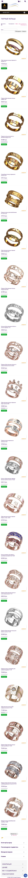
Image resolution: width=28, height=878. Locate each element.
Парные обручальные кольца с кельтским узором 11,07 (8, 593)
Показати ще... (14, 833)
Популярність (24, 24)
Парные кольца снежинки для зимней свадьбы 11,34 (8, 669)
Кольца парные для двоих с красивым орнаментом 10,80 (8, 555)
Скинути (24, 31)
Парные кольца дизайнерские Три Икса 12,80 (8, 821)
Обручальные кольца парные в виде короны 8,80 (8, 403)
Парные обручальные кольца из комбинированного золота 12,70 (8, 783)
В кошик (4, 68)
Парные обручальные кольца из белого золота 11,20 (8, 631)
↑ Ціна (16, 23)
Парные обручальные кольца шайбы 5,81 (8, 99)
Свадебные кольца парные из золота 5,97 (8, 175)
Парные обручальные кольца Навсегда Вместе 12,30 (8, 745)
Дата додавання (22, 23)
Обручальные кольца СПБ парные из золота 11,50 (7, 707)
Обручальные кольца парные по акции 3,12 (8, 61)
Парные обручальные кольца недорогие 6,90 (8, 289)
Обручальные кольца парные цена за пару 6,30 (8, 251)
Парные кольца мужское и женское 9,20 (7, 441)
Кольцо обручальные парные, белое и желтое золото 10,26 (8, 479)
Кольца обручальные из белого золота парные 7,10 (8, 327)
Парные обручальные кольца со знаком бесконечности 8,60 (8, 365)
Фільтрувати (18, 31)
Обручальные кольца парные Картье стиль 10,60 (8, 517)
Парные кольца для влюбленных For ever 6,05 (9, 213)
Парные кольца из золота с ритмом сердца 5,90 (7, 137)
